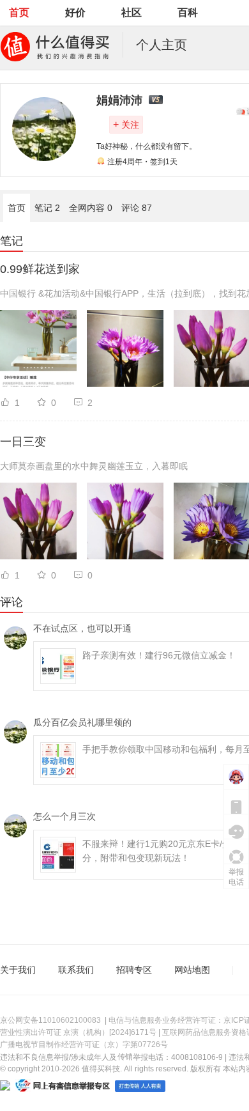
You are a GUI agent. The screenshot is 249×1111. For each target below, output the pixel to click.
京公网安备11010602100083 (50, 1020)
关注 (126, 124)
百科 (187, 12)
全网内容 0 (90, 208)
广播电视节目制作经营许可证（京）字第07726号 (84, 1044)
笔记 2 (47, 208)
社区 (131, 12)
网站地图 (192, 970)
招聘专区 (134, 970)
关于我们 (18, 970)
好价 (75, 12)
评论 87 (136, 208)
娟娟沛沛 (119, 100)
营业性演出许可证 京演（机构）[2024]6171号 (78, 1032)
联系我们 (76, 970)
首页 (19, 12)
